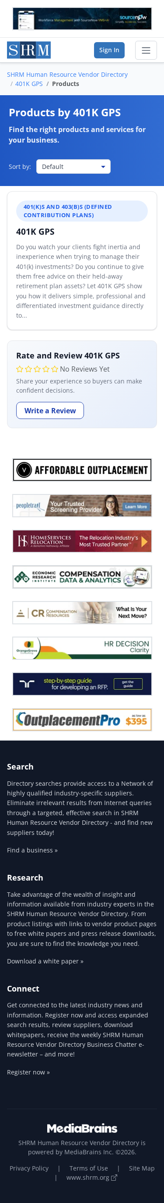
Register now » (28, 1072)
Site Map (142, 1168)
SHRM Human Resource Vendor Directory (67, 74)
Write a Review (50, 410)
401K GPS (29, 83)
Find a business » (32, 850)
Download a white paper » (45, 961)
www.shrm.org (88, 1177)
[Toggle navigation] (146, 50)
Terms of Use (89, 1168)
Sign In (109, 50)
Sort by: (20, 166)
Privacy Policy (29, 1168)
